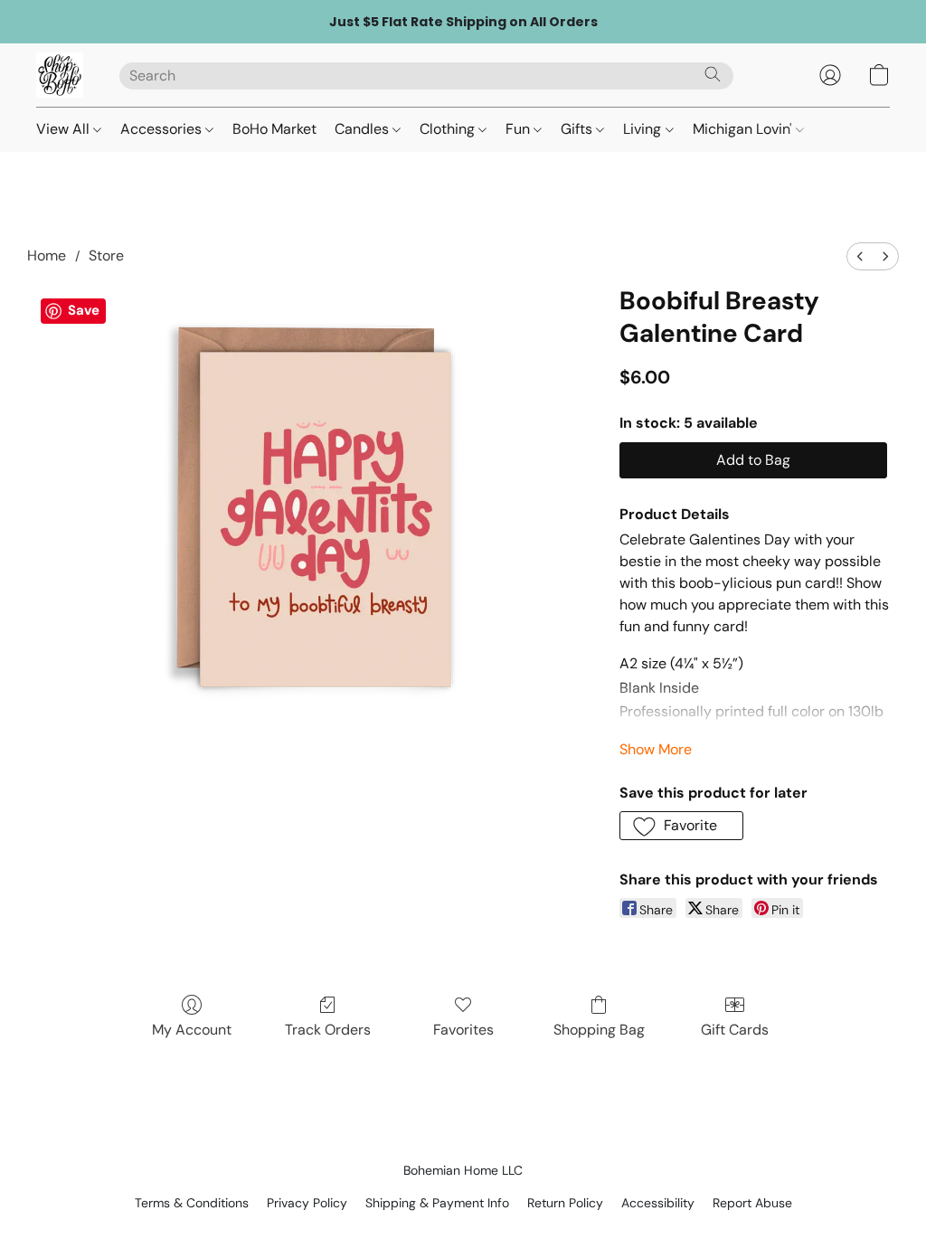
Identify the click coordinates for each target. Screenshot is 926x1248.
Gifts (578, 128)
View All (64, 128)
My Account (192, 1029)
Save (83, 310)
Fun (520, 128)
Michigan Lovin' (744, 128)
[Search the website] (712, 74)
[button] (59, 75)
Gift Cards (735, 1029)
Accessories (162, 128)
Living (644, 128)
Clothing (449, 128)
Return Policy (565, 1203)
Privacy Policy (307, 1203)
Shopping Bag (599, 1029)
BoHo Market (274, 128)
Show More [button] (655, 749)
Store (106, 255)
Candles (363, 128)
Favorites (463, 1029)
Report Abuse (752, 1203)
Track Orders (328, 1029)
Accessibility (657, 1203)
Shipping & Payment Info (437, 1203)
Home (46, 255)
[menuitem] (860, 256)
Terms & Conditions (192, 1203)
